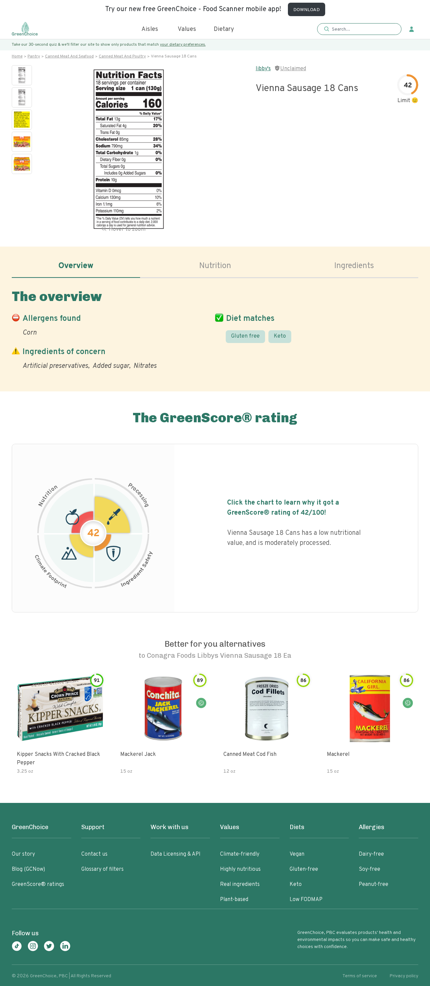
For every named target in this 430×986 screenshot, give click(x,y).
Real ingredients (240, 884)
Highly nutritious (240, 869)
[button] (359, 29)
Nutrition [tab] (215, 266)
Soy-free (369, 869)
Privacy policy (404, 976)
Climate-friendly (239, 854)
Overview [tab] (75, 266)
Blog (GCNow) (28, 869)
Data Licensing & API (175, 854)
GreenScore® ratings (38, 884)
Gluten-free (304, 869)
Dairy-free (371, 854)
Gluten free (245, 336)
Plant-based (234, 899)
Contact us (94, 854)
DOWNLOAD (306, 10)
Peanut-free (373, 884)
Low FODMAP (306, 899)
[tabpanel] (215, 328)
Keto (280, 336)
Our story (23, 854)
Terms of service (359, 976)
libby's (263, 69)
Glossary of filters (102, 869)
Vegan (297, 854)
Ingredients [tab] (354, 266)
